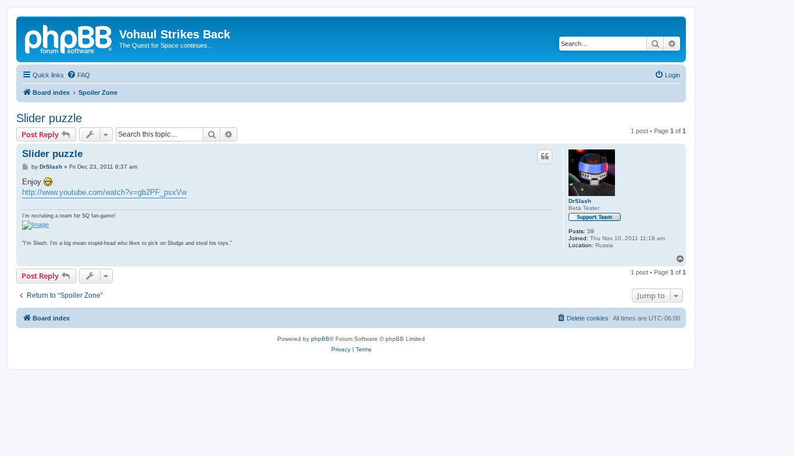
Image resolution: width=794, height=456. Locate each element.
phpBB (320, 339)
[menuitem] (78, 75)
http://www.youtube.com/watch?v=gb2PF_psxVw (104, 192)
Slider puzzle (49, 118)
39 (590, 231)
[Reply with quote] (544, 156)
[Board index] (69, 37)
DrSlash (579, 201)
